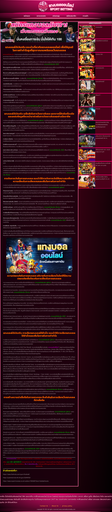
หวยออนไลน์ (99, 27)
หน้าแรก (27, 16)
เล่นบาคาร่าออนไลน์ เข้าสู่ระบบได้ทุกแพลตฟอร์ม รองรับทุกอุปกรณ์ (102, 124)
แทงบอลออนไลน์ (11, 459)
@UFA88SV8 (17, 462)
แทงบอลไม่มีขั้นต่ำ (53, 347)
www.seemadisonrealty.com (67, 509)
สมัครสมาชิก (71, 16)
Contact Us (44, 506)
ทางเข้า (85, 16)
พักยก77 (98, 95)
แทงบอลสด (41, 16)
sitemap (56, 16)
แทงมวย (98, 109)
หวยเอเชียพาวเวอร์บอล (102, 41)
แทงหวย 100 (99, 54)
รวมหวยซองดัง (100, 68)
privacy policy (67, 506)
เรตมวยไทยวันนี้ (100, 81)
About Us (55, 506)
